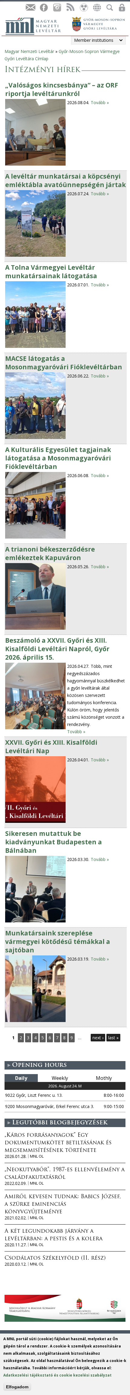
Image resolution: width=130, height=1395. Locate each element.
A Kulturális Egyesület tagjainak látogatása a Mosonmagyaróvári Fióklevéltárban (58, 458)
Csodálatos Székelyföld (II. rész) (55, 1258)
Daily (21, 1078)
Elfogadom (17, 1386)
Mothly (104, 1078)
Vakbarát (83, 8)
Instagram (56, 8)
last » (113, 1037)
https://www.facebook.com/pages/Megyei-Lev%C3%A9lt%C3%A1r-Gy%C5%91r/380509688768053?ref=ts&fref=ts (43, 8)
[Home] (36, 25)
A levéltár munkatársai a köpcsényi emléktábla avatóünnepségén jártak (65, 180)
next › (98, 1037)
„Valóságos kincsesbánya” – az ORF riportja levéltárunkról (61, 89)
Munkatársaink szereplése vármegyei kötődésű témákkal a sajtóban (57, 941)
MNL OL (37, 1156)
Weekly (60, 1078)
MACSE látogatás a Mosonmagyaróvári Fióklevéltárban (63, 362)
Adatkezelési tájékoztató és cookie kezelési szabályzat (57, 1375)
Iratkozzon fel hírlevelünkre (30, 8)
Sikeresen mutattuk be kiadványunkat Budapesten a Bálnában (53, 842)
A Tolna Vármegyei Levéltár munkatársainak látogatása (51, 271)
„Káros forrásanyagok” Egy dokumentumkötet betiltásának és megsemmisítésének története (58, 1143)
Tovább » (100, 102)
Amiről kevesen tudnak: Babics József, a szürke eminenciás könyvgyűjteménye (63, 1204)
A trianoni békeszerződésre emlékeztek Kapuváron (50, 553)
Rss (70, 8)
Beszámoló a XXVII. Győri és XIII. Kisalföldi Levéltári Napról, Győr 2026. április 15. (57, 648)
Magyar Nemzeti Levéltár (29, 51)
